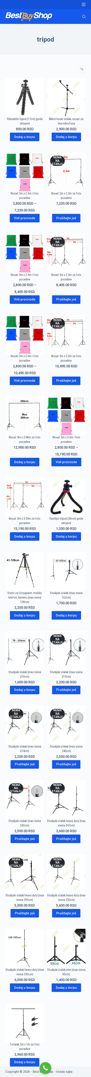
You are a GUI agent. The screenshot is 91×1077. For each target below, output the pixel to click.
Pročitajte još (66, 218)
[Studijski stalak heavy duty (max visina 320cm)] (66, 873)
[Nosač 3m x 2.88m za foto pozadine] (25, 415)
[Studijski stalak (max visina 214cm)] (25, 725)
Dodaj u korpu (24, 137)
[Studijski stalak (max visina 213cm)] (66, 650)
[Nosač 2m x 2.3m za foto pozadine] (66, 171)
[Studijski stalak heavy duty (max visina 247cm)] (66, 799)
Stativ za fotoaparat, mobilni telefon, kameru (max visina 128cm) (24, 597)
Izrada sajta (64, 1072)
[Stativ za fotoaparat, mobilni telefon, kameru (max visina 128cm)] (25, 571)
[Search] (83, 16)
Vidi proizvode (24, 218)
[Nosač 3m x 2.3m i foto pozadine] (25, 253)
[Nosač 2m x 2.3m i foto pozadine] (25, 171)
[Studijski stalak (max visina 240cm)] (66, 725)
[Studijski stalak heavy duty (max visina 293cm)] (25, 873)
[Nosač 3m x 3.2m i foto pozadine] (66, 415)
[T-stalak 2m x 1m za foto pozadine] (25, 1022)
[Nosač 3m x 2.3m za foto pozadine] (66, 253)
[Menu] (83, 4)
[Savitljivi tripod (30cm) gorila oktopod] (66, 497)
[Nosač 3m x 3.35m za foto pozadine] (25, 497)
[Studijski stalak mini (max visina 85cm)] (66, 948)
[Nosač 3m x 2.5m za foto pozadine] (66, 334)
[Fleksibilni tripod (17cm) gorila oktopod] (25, 97)
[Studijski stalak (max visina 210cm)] (25, 650)
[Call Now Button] (45, 1068)
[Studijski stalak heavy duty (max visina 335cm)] (25, 948)
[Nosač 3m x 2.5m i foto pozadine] (25, 334)
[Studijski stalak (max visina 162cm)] (66, 571)
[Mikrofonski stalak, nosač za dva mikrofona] (66, 97)
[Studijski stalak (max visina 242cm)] (25, 799)
